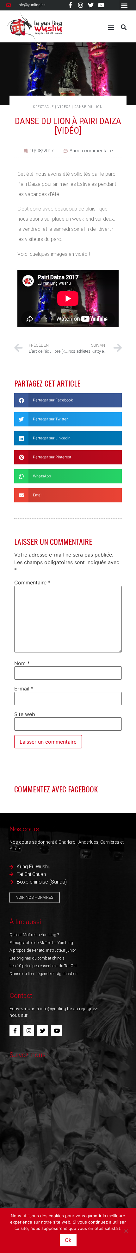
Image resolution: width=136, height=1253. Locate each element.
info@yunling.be (56, 1008)
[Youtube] (101, 5)
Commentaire (32, 582)
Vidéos (64, 107)
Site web (24, 714)
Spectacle (43, 107)
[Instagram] (81, 5)
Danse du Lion (88, 107)
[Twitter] (91, 5)
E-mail (24, 688)
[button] (124, 5)
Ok (68, 1240)
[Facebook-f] (70, 5)
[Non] (126, 1230)
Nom (22, 663)
